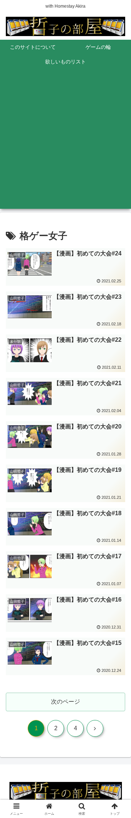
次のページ (65, 701)
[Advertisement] (65, 143)
